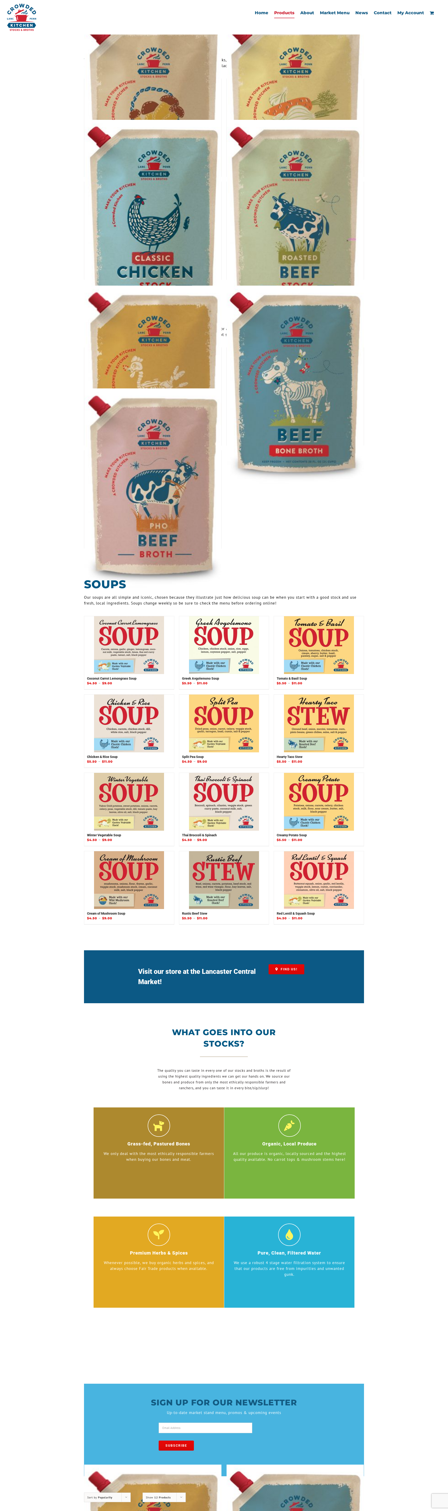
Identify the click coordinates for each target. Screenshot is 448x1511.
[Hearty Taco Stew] (319, 723)
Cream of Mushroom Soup (106, 913)
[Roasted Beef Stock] (295, 219)
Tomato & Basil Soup (292, 678)
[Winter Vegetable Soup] (129, 802)
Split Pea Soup (193, 757)
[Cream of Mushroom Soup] (129, 880)
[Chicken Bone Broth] (152, 385)
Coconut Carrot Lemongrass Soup (111, 678)
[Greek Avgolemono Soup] (224, 645)
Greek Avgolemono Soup (200, 678)
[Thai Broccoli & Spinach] (224, 802)
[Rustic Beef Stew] (224, 880)
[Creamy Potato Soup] (319, 802)
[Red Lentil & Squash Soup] (319, 880)
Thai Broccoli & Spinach (199, 835)
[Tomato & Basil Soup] (319, 645)
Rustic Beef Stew (194, 913)
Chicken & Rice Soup (102, 757)
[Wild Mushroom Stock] (152, 116)
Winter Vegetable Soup (104, 835)
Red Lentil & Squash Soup (296, 913)
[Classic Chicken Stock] (152, 219)
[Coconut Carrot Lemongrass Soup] (129, 645)
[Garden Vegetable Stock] (295, 116)
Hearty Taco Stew (289, 757)
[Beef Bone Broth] (295, 385)
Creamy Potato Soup (292, 835)
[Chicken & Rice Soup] (129, 723)
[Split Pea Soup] (224, 723)
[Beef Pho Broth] (152, 488)
